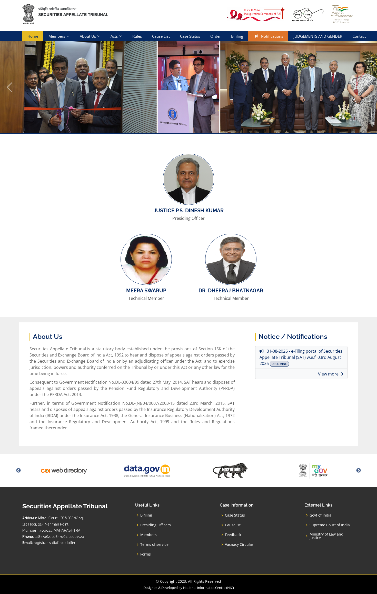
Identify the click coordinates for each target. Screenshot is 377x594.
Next (358, 470)
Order (215, 36)
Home (32, 36)
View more (329, 374)
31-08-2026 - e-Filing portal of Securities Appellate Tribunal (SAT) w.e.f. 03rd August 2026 (301, 357)
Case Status (190, 36)
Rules (137, 36)
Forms (145, 554)
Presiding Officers (155, 525)
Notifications (270, 36)
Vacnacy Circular (239, 544)
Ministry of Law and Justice (326, 536)
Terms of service (154, 544)
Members (148, 535)
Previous (18, 470)
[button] (9, 87)
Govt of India (320, 515)
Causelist (233, 525)
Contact (359, 36)
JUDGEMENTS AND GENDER (317, 36)
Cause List (161, 36)
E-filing (237, 36)
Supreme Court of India (330, 525)
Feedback (233, 535)
